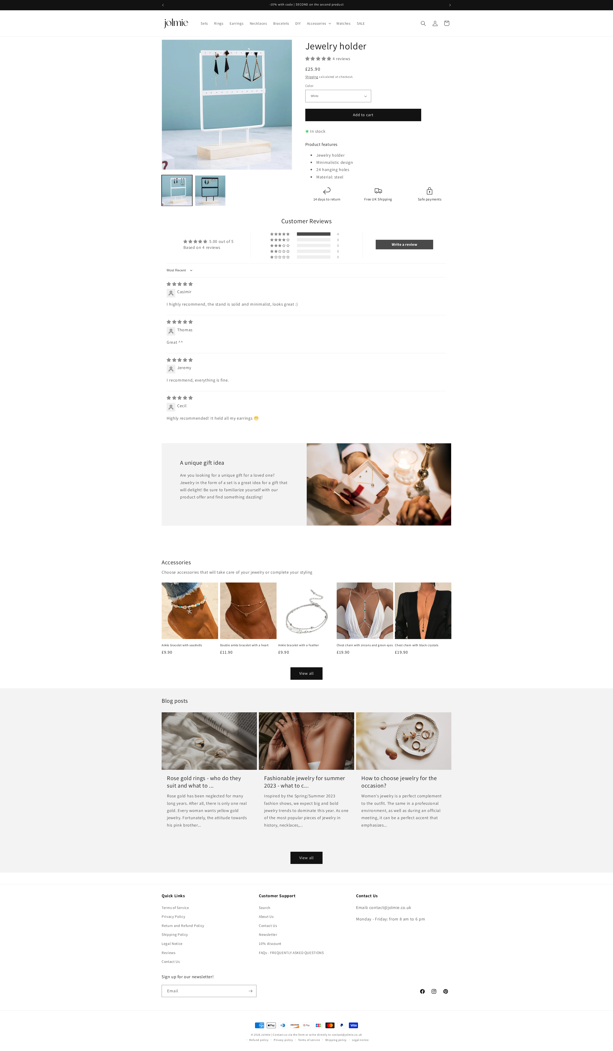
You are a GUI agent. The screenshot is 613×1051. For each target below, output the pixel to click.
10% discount (270, 943)
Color (309, 85)
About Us (266, 916)
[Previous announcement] (163, 5)
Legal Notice (172, 943)
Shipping (311, 77)
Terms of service (309, 1040)
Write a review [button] (404, 244)
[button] (318, 23)
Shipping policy (336, 1040)
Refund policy (258, 1040)
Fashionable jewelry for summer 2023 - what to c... (304, 781)
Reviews (169, 952)
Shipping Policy (175, 934)
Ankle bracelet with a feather (298, 645)
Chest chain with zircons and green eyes (365, 645)
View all (306, 673)
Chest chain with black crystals (416, 645)
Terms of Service (175, 907)
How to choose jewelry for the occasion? (399, 781)
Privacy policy (283, 1040)
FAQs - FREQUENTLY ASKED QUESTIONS (291, 952)
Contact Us (171, 961)
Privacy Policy (173, 916)
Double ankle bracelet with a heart (244, 645)
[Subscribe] (250, 991)
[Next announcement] (450, 5)
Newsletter (268, 934)
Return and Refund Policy (183, 925)
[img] (180, 284)
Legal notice (360, 1040)
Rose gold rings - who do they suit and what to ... (204, 781)
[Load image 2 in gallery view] (210, 190)
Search (264, 907)
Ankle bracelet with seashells (182, 645)
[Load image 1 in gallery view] (177, 190)
